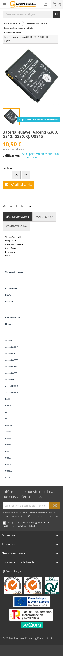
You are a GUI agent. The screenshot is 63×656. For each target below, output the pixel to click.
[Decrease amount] (26, 175)
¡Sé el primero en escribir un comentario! (40, 155)
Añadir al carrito (18, 185)
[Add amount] (16, 175)
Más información (17, 216)
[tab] (17, 217)
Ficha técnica (44, 216)
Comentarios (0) (16, 226)
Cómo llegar (13, 571)
